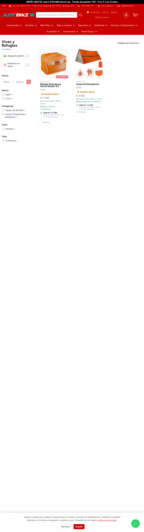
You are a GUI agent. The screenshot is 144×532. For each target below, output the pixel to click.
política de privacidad (107, 520)
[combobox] (135, 43)
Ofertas (105, 12)
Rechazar (65, 526)
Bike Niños (45, 25)
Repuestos (83, 25)
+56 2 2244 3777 (107, 6)
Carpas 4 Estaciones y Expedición (15, 115)
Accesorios (52, 31)
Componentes (12, 25)
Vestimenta (99, 25)
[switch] (26, 55)
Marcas (114, 12)
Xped (9, 94)
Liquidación (95, 12)
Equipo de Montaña (16, 110)
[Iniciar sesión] (126, 15)
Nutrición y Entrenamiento (122, 25)
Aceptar (79, 526)
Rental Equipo (87, 31)
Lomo (9, 98)
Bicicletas (29, 25)
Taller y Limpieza (64, 25)
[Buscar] (80, 15)
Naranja (10, 129)
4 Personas (12, 140)
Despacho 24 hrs (102, 17)
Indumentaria (69, 31)
